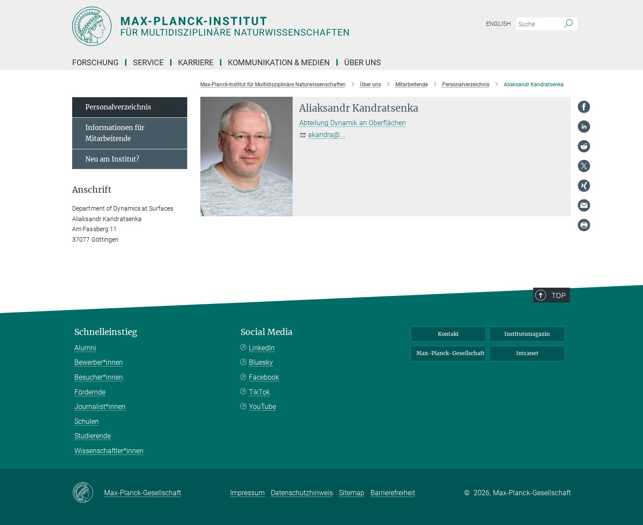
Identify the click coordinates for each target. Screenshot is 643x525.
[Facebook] (584, 106)
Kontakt (448, 334)
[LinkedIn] (584, 126)
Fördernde (89, 392)
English (498, 23)
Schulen (86, 421)
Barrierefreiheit (392, 493)
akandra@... (326, 134)
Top (559, 295)
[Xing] (584, 185)
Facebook (264, 377)
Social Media (267, 332)
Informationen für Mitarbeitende (114, 133)
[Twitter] (584, 166)
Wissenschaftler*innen (108, 451)
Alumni (85, 348)
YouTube (262, 406)
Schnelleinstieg (105, 332)
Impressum (247, 493)
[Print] (584, 225)
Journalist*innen (100, 406)
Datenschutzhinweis (302, 493)
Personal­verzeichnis (118, 107)
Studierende (92, 436)
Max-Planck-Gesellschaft (450, 353)
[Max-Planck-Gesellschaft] (88, 493)
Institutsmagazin (527, 334)
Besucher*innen (98, 377)
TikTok (259, 392)
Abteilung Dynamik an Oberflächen (352, 123)
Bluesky (261, 362)
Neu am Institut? (112, 159)
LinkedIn (262, 348)
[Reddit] (584, 146)
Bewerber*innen (98, 362)
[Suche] (568, 24)
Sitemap (351, 493)
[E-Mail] (584, 205)
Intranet (527, 353)
